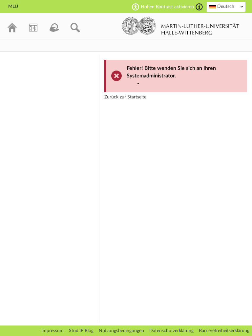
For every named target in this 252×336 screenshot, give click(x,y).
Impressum (52, 330)
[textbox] (226, 6)
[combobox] (226, 7)
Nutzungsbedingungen (121, 330)
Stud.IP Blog (81, 330)
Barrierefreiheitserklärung (224, 330)
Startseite (136, 97)
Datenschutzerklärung (171, 330)
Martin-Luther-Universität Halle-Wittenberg (180, 26)
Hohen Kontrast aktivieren (167, 7)
